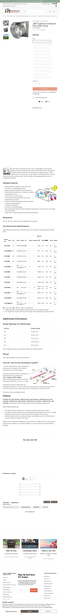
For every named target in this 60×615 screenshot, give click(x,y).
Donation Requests (48, 593)
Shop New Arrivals (11, 556)
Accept (29, 611)
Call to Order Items (7, 592)
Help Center (47, 576)
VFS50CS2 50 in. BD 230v (41, 74)
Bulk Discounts (6, 582)
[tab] (15, 503)
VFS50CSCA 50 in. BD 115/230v (42, 64)
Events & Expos (6, 587)
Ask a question (47, 501)
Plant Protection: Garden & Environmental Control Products (22, 16)
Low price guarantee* (41, 97)
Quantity (35, 81)
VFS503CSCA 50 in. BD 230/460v (43, 67)
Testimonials (6, 594)
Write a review (54, 501)
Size (34, 38)
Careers (5, 580)
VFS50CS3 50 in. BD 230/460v (42, 77)
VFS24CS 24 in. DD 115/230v (42, 41)
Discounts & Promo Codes (9, 584)
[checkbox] (45, 507)
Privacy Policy (49, 607)
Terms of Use (47, 595)
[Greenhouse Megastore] (12, 10)
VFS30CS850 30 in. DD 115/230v (43, 44)
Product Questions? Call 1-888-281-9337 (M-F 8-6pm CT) (15, 3)
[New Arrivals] (11, 543)
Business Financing (7, 596)
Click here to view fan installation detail (14, 392)
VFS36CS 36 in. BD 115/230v (41, 51)
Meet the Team (47, 581)
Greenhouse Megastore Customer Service (23, 421)
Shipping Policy (47, 586)
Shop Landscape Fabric (30, 557)
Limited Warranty (48, 590)
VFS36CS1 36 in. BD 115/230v (42, 54)
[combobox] (34, 11)
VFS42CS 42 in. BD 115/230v (42, 61)
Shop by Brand (6, 589)
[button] (30, 484)
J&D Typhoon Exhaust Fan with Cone (13, 357)
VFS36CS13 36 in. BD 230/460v (42, 57)
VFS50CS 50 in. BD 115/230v (41, 71)
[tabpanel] (30, 516)
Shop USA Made (48, 558)
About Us (5, 577)
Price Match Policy (48, 583)
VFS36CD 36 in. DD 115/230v (42, 48)
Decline (48, 611)
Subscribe (34, 590)
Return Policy (47, 588)
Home (4, 16)
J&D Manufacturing (40, 21)
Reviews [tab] (6, 502)
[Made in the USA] (48, 543)
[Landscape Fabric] (30, 543)
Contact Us (47, 578)
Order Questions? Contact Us (9, 6)
